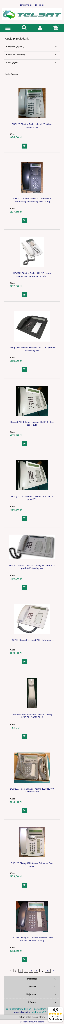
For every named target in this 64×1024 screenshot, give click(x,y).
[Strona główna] (32, 14)
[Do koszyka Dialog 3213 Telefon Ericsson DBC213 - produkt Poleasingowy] (24, 369)
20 (48, 970)
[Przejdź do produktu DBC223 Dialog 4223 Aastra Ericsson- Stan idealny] (32, 842)
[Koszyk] (56, 27)
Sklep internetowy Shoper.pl (32, 1022)
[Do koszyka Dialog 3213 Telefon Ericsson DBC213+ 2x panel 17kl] (24, 518)
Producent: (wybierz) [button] (15, 54)
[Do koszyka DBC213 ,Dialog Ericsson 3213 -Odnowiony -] (24, 661)
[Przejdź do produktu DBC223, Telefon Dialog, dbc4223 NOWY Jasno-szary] (32, 103)
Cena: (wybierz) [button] (13, 62)
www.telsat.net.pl (21, 1012)
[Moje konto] (40, 27)
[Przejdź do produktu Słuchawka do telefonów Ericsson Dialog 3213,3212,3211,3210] (32, 693)
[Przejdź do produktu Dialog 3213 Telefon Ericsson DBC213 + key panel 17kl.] (32, 401)
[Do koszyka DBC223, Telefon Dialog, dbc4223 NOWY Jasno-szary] (24, 146)
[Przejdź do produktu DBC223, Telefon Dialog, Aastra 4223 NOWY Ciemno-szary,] (32, 768)
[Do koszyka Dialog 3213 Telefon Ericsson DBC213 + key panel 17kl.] (24, 443)
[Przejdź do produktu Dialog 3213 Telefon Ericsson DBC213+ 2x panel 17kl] (32, 475)
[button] (8, 27)
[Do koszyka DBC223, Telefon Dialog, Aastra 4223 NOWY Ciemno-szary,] (24, 810)
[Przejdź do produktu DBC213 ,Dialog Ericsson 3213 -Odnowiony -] (32, 619)
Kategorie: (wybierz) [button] (15, 46)
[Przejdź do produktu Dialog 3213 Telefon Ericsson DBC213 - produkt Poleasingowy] (32, 326)
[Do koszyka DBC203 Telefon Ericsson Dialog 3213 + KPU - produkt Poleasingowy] (24, 587)
